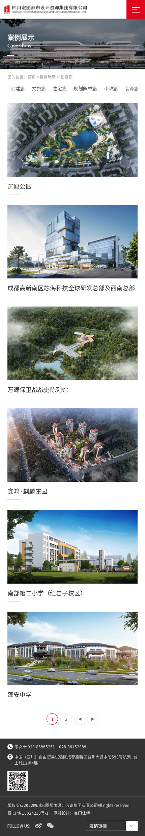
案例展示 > (49, 77)
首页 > (33, 77)
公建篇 (18, 88)
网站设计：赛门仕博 (72, 813)
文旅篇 (39, 88)
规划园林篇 (85, 88)
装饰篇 (132, 88)
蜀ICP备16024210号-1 (28, 813)
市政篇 (111, 88)
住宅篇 (60, 88)
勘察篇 (66, 77)
